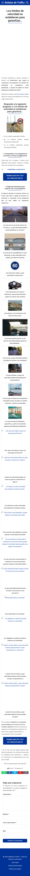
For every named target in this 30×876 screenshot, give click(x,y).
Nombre (6, 814)
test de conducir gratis (21, 94)
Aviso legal (15, 862)
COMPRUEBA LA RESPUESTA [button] (16, 169)
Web (4, 831)
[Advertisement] (15, 50)
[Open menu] (2, 2)
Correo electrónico (9, 822)
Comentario (7, 794)
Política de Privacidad (15, 865)
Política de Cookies (15, 869)
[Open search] (27, 2)
